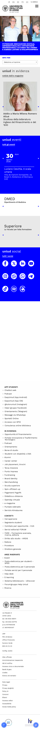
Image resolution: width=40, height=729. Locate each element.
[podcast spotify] (14, 290)
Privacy (4, 685)
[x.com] (14, 265)
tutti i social (7, 256)
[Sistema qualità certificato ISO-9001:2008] (8, 723)
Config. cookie (7, 651)
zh (27, 2)
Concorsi (5, 694)
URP (3, 634)
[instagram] (5, 278)
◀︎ (2, 35)
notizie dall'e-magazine (12, 76)
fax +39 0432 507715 (9, 622)
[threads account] (23, 290)
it (9, 2)
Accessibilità (6, 703)
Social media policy (9, 707)
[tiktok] (5, 290)
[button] (4, 725)
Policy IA (5, 691)
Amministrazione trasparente (12, 660)
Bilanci (4, 697)
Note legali (6, 682)
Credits (4, 672)
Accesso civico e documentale (13, 666)
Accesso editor (7, 700)
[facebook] (5, 265)
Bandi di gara (6, 669)
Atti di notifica (7, 663)
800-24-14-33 (7, 646)
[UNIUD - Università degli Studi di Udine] (12, 8)
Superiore (13, 226)
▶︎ (37, 35)
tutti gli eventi (8, 144)
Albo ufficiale (7, 657)
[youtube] (31, 265)
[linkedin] (23, 265)
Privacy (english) (8, 688)
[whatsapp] (23, 278)
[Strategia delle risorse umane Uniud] (30, 723)
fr (23, 2)
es (18, 2)
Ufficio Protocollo (8, 640)
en (13, 2)
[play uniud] (14, 278)
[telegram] (31, 278)
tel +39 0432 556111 (9, 619)
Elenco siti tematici (9, 676)
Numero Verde (7, 643)
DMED (9, 199)
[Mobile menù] (37, 6)
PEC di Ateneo (7, 637)
